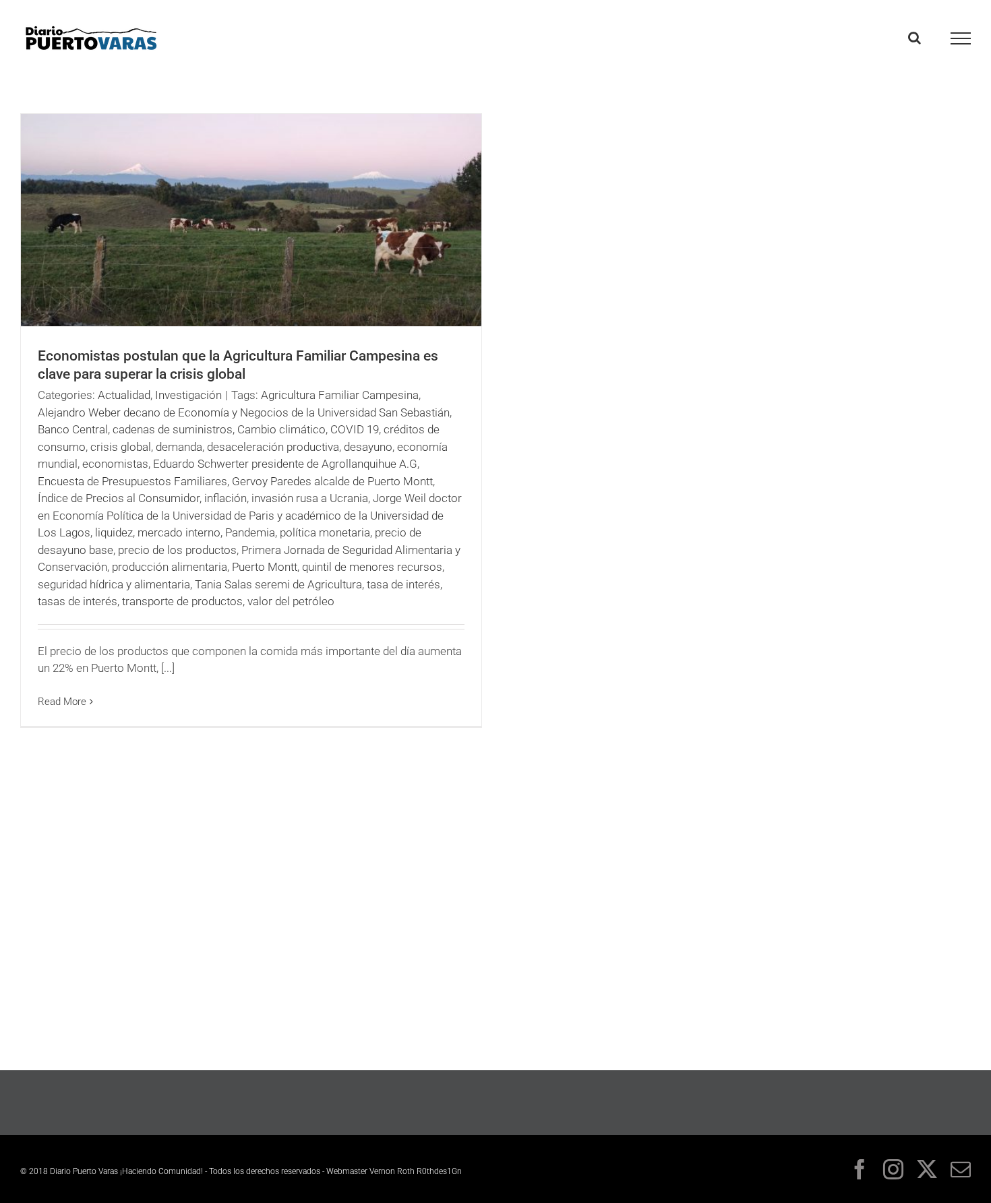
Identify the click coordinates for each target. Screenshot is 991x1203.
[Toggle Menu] (961, 38)
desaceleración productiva (273, 447)
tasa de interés (403, 584)
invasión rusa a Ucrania (309, 498)
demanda (179, 447)
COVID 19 (354, 429)
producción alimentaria (169, 567)
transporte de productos (182, 601)
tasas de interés (77, 601)
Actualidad (124, 395)
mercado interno (179, 532)
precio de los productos (177, 550)
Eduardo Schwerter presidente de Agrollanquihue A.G (285, 463)
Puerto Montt (264, 567)
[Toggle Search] (914, 37)
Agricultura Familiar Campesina (340, 395)
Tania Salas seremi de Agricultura (278, 584)
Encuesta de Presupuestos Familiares (132, 481)
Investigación (188, 395)
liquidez (114, 532)
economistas (115, 463)
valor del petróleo (290, 601)
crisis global (120, 447)
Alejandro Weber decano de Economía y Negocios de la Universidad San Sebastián (244, 412)
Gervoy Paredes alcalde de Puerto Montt (332, 481)
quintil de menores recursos (372, 567)
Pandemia (250, 532)
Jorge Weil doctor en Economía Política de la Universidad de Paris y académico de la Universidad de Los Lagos (250, 515)
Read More (62, 702)
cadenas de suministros (173, 429)
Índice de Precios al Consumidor (119, 498)
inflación (225, 498)
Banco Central (73, 429)
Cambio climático (281, 429)
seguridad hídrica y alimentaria (114, 584)
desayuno (368, 447)
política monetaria (325, 532)
